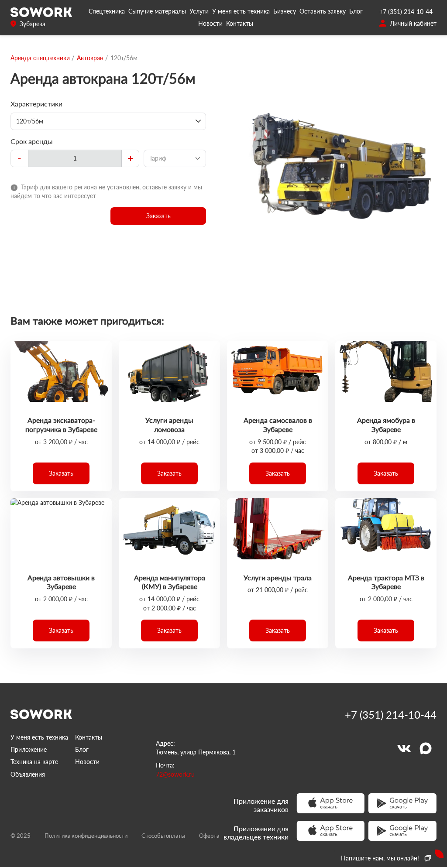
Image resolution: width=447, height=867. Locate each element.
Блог (356, 11)
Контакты (239, 23)
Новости (210, 23)
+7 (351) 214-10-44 (406, 11)
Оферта (209, 835)
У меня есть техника (241, 11)
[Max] (426, 748)
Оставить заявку (322, 11)
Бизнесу (284, 11)
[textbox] (74, 158)
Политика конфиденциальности (86, 835)
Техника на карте (34, 761)
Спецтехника (107, 11)
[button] (158, 216)
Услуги (199, 11)
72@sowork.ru (175, 774)
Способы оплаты (163, 835)
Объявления (27, 774)
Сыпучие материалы (157, 11)
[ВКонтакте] (404, 748)
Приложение (28, 749)
